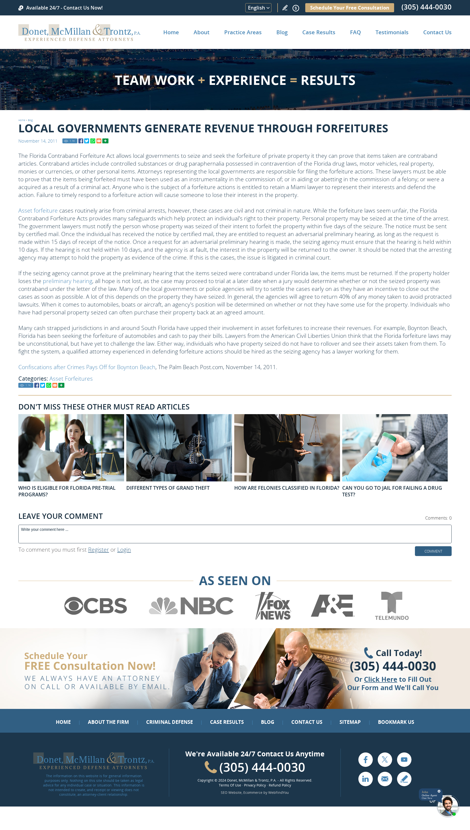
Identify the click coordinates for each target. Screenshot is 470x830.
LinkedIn (365, 779)
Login (124, 549)
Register (98, 549)
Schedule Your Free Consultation (349, 7)
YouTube (404, 759)
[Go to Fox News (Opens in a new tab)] (272, 619)
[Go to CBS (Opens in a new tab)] (95, 619)
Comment (433, 551)
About (202, 32)
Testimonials (392, 32)
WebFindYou (278, 792)
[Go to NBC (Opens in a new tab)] (191, 619)
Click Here (380, 679)
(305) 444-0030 (426, 6)
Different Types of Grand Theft (168, 488)
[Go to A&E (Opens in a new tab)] (332, 619)
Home (171, 32)
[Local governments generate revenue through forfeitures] (80, 140)
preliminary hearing (67, 281)
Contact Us (437, 32)
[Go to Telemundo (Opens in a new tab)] (391, 619)
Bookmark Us (396, 722)
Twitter (384, 759)
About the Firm (108, 722)
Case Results (318, 32)
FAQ (355, 32)
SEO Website (231, 792)
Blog (282, 32)
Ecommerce (252, 792)
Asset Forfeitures (71, 378)
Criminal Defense (169, 722)
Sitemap (350, 722)
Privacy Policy (255, 785)
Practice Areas (243, 32)
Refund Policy (280, 785)
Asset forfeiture (38, 210)
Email (384, 779)
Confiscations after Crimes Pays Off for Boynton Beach (86, 367)
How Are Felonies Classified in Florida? (286, 488)
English (256, 7)
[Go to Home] (79, 39)
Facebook (365, 759)
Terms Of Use (230, 785)
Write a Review (285, 7)
